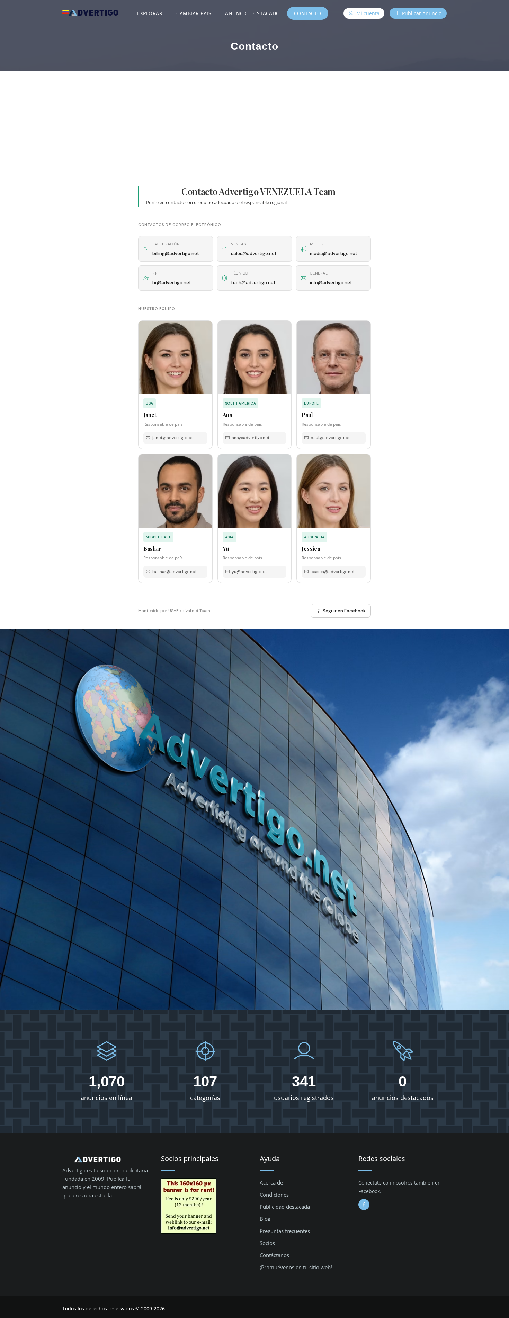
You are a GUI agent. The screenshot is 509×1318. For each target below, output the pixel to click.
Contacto (307, 13)
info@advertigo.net (331, 283)
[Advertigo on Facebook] (363, 1204)
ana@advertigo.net (250, 437)
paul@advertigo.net (330, 437)
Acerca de (271, 1182)
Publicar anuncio (421, 13)
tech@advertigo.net (253, 283)
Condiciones (274, 1194)
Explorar (149, 13)
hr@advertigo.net (171, 283)
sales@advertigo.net (254, 254)
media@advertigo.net (333, 254)
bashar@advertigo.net (174, 571)
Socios (267, 1243)
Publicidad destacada (285, 1206)
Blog (265, 1218)
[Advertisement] (254, 123)
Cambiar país (193, 13)
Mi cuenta (367, 13)
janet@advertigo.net (172, 437)
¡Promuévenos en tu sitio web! (296, 1267)
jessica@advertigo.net (333, 571)
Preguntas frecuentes (285, 1230)
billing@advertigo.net (175, 254)
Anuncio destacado (252, 13)
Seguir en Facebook (344, 611)
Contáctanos (274, 1255)
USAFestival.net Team (189, 610)
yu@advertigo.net (249, 571)
